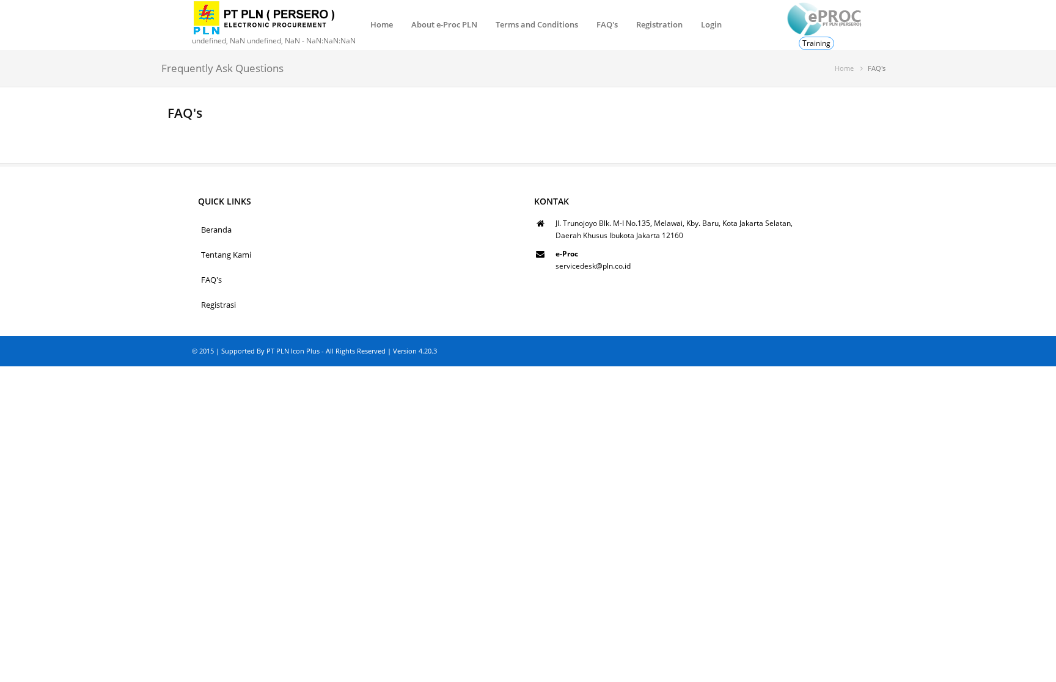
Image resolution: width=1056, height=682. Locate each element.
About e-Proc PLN (444, 24)
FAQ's (607, 24)
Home (381, 24)
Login (711, 24)
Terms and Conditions (537, 24)
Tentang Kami (226, 254)
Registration (659, 24)
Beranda (216, 229)
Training (816, 43)
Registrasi (218, 304)
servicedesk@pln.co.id (593, 266)
